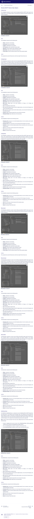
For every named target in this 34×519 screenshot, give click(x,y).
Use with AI (30, 5)
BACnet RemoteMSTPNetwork (8, 5)
